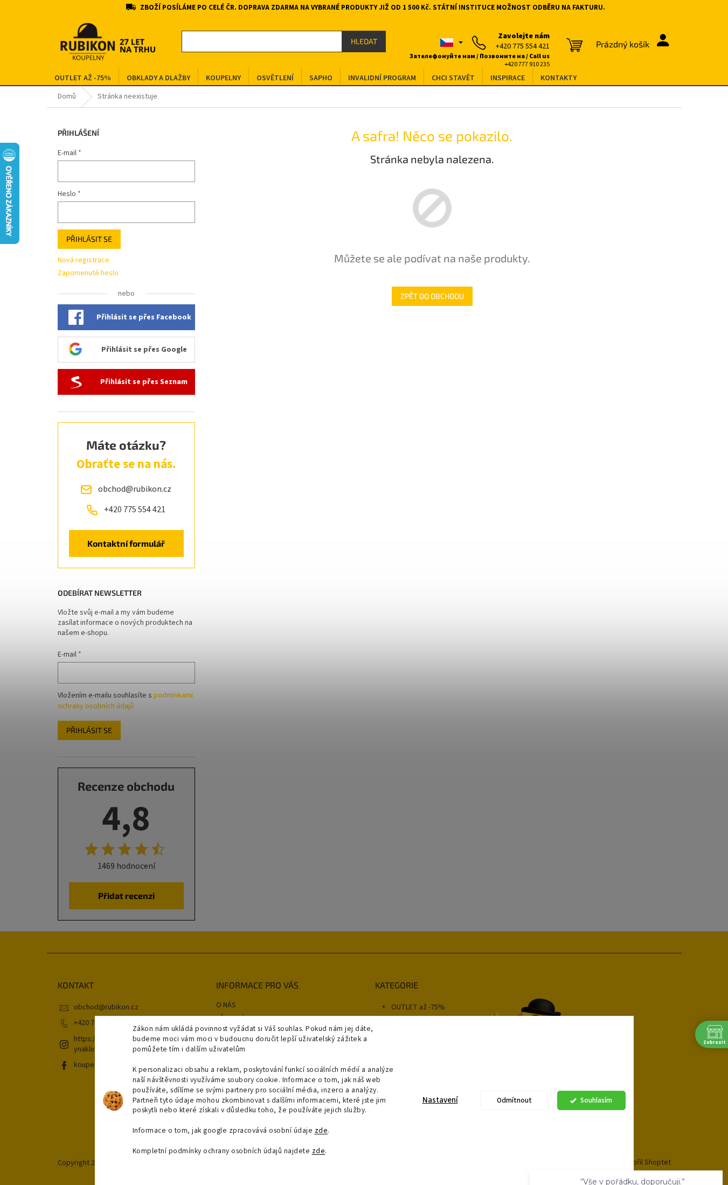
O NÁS (226, 1005)
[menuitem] (83, 78)
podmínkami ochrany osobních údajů (125, 701)
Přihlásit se (89, 238)
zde (321, 1130)
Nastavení (440, 1100)
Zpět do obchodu (432, 296)
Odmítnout (514, 1100)
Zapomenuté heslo (88, 273)
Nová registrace (83, 260)
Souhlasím (596, 1100)
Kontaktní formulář (126, 543)
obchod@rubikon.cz (106, 1007)
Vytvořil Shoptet (645, 1163)
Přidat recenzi (126, 895)
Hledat (364, 41)
